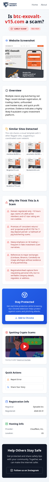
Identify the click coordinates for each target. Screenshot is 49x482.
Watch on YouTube (23, 360)
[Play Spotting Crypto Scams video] (24, 346)
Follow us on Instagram (26, 470)
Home (35, 4)
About (44, 4)
